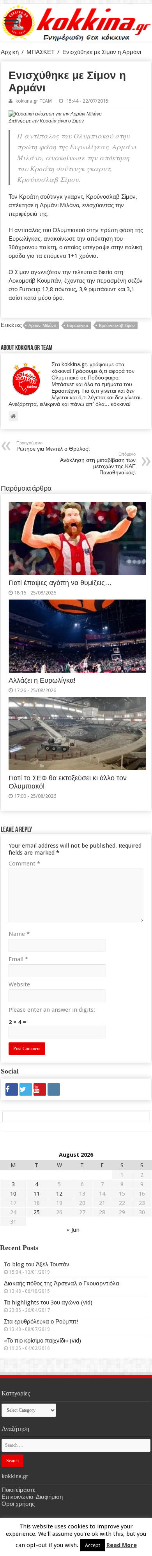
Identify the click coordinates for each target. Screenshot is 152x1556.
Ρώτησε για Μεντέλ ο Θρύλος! (53, 446)
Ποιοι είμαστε (18, 1489)
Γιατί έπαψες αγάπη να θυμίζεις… (60, 583)
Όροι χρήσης (18, 1503)
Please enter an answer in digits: (52, 1009)
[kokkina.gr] (76, 21)
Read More (121, 1545)
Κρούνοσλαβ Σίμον (117, 325)
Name (19, 933)
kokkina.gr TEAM (34, 101)
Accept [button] (92, 1545)
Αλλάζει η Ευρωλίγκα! (42, 680)
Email (18, 959)
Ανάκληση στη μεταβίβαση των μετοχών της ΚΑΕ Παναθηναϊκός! (98, 464)
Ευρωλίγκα (77, 325)
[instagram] (54, 1089)
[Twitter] (25, 1089)
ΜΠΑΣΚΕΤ (41, 52)
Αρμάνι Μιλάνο (42, 325)
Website (19, 984)
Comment (24, 863)
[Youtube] (40, 1089)
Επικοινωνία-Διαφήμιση (32, 1496)
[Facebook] (11, 1089)
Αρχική (10, 52)
